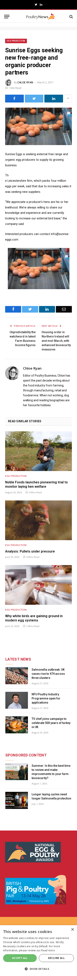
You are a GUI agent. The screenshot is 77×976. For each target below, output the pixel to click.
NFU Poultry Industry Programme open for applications (46, 698)
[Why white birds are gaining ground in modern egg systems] (38, 585)
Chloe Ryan (25, 82)
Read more (48, 950)
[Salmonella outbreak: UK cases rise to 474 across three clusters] (16, 675)
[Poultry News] (40, 16)
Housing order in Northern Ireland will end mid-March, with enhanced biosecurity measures (56, 340)
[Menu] (6, 16)
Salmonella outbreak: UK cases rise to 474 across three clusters (48, 673)
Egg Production (16, 41)
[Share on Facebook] (14, 98)
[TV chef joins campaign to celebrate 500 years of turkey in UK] (16, 724)
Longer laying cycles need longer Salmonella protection (51, 796)
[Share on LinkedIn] (53, 98)
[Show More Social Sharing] (68, 98)
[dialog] (38, 950)
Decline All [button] (56, 958)
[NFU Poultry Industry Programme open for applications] (16, 700)
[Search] (71, 16)
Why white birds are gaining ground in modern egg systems (34, 618)
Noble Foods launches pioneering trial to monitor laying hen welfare (36, 484)
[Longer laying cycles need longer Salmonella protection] (16, 800)
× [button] (72, 929)
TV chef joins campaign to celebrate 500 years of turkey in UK (51, 723)
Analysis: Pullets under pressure (30, 551)
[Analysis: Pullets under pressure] (38, 520)
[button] (38, 968)
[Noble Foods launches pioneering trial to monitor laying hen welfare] (38, 451)
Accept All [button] (20, 958)
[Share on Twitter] (34, 98)
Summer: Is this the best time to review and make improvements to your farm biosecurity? (51, 772)
